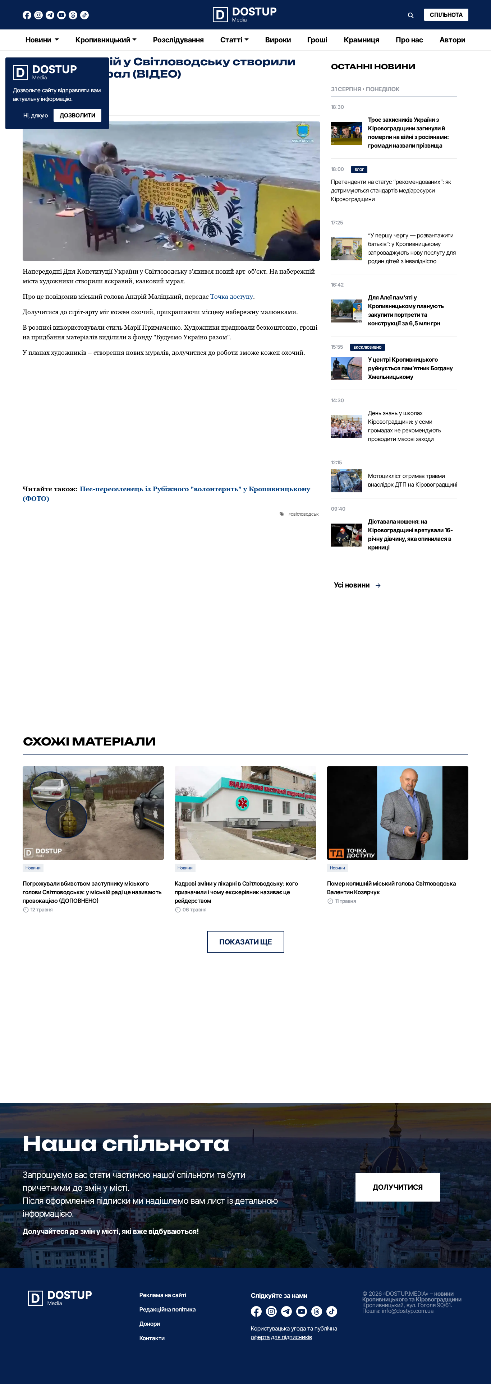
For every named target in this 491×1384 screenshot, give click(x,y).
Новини (39, 40)
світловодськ (304, 514)
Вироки (278, 40)
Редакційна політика (167, 1309)
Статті (231, 40)
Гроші (317, 40)
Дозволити (77, 115)
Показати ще (245, 942)
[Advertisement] (394, 660)
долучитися (398, 1187)
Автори (452, 40)
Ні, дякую (35, 115)
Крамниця (361, 40)
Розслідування (178, 40)
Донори (149, 1323)
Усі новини (352, 585)
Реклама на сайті (162, 1295)
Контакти (152, 1338)
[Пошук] (410, 15)
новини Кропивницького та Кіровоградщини (412, 1296)
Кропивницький (102, 40)
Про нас (409, 40)
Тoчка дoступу (231, 296)
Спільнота (446, 14)
